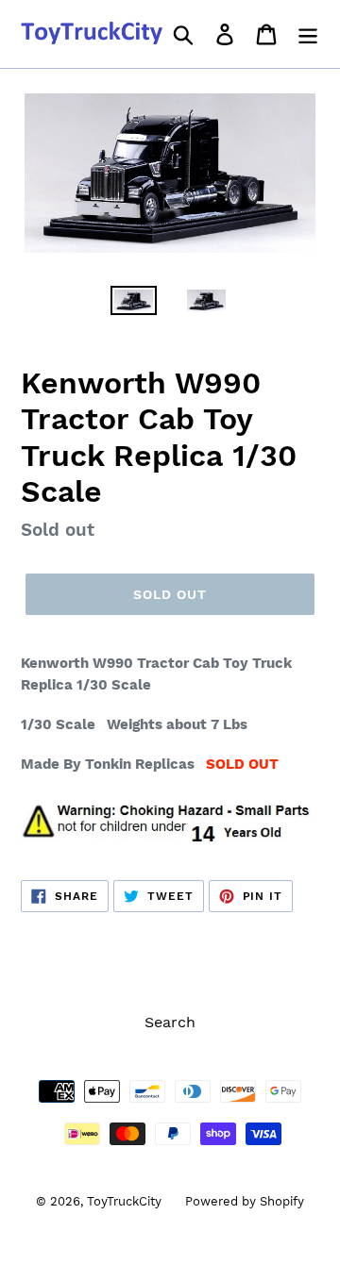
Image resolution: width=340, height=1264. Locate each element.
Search (170, 1022)
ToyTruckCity (124, 1201)
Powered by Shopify (244, 1201)
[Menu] (308, 34)
